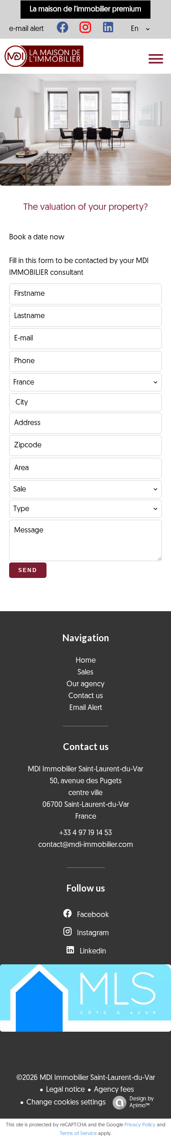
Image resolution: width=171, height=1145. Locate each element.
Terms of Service (78, 1133)
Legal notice (65, 1090)
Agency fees (114, 1090)
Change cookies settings (66, 1102)
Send (27, 570)
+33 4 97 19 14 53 (85, 833)
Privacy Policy (139, 1125)
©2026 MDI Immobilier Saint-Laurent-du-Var (85, 1078)
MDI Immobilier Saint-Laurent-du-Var (85, 769)
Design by (142, 1102)
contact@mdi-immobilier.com (85, 845)
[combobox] (85, 382)
